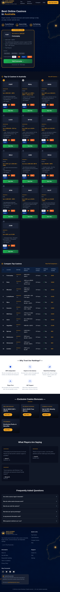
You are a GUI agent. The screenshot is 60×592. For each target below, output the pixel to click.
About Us (4, 552)
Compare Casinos (35, 540)
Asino (8, 319)
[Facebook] (3, 571)
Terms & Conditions (6, 560)
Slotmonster (10, 343)
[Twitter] (6, 571)
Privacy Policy (5, 563)
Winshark (9, 289)
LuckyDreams (10, 296)
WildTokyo (9, 314)
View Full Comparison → (51, 263)
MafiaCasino (10, 337)
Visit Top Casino (53, 2)
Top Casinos (22, 2)
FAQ (44, 2)
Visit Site (10, 110)
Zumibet (9, 348)
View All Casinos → (53, 76)
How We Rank (5, 555)
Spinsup (9, 331)
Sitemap (33, 558)
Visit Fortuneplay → (18, 61)
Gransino (9, 308)
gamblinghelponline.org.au (13, 582)
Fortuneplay (10, 275)
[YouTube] (13, 571)
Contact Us (33, 552)
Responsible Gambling (7, 558)
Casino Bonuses (29, 2)
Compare (38, 2)
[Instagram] (10, 571)
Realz (8, 282)
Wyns (8, 302)
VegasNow (9, 325)
